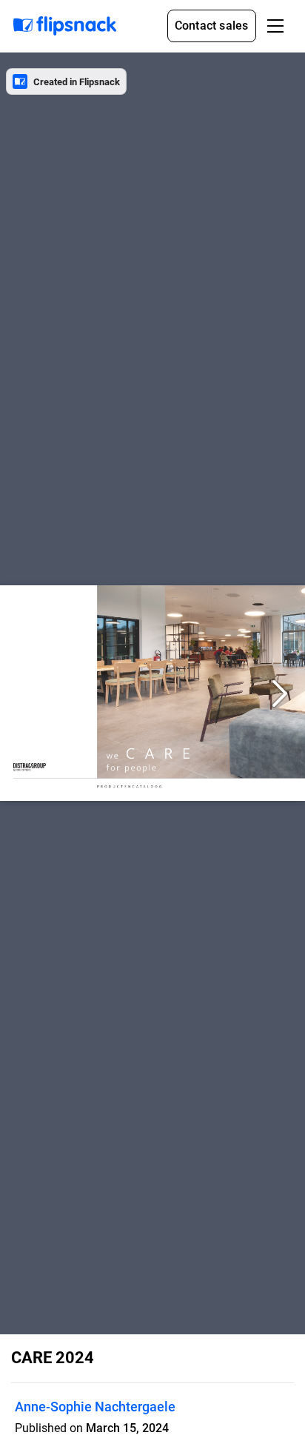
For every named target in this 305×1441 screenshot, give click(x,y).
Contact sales (212, 26)
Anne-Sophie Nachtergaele (95, 1406)
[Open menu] (275, 26)
